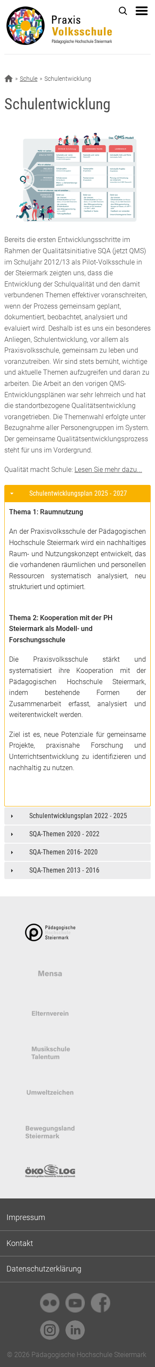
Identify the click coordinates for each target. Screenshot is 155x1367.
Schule (28, 78)
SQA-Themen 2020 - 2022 (64, 834)
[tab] (77, 493)
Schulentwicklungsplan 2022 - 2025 (78, 816)
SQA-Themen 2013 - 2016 (64, 870)
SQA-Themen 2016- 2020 (63, 852)
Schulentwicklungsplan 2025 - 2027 (78, 493)
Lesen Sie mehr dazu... (108, 469)
